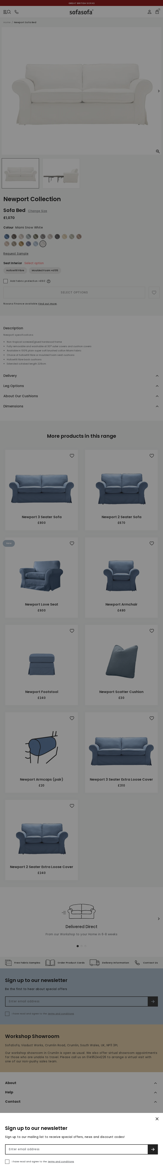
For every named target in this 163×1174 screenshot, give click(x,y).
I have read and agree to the (43, 1161)
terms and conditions (61, 1161)
